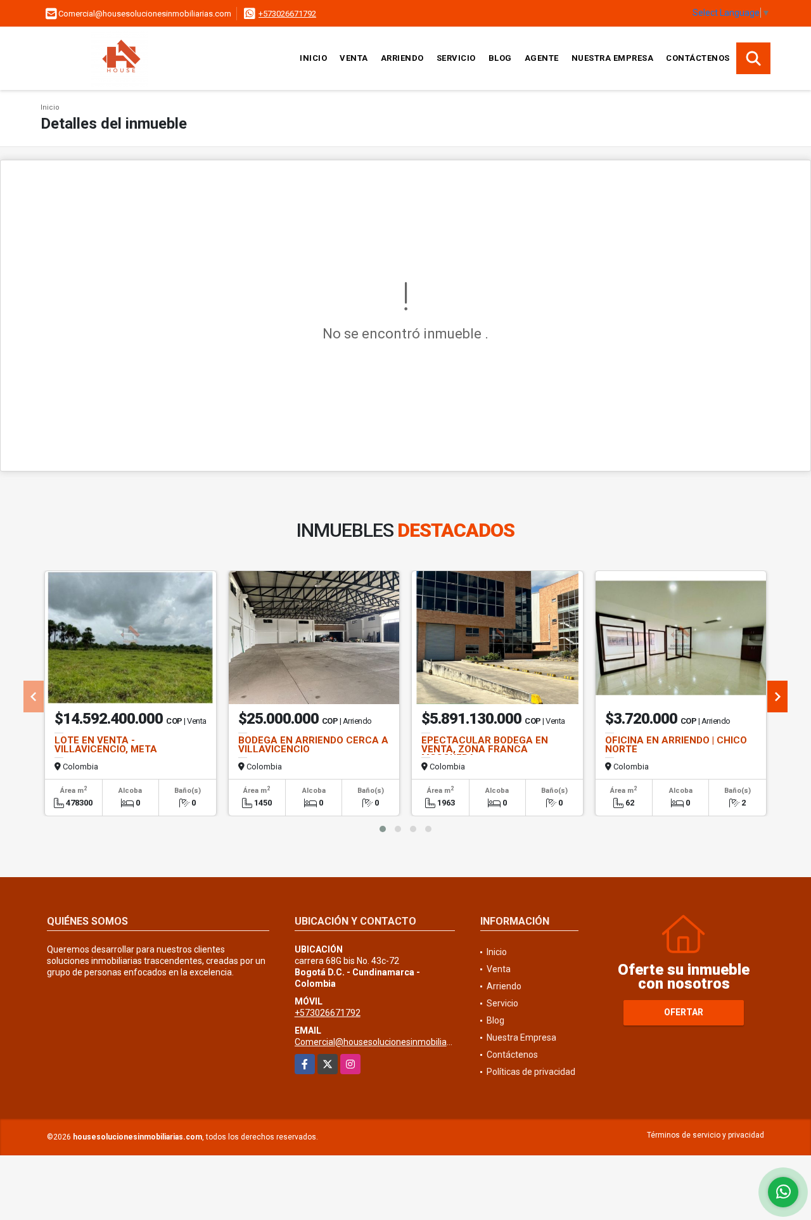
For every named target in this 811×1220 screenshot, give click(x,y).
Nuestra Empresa (613, 58)
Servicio (456, 58)
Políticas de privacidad (531, 1072)
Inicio (313, 58)
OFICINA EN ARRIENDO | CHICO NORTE (676, 745)
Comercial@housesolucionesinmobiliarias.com (388, 1042)
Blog (500, 58)
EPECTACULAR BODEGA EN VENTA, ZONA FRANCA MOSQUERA (484, 749)
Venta (354, 58)
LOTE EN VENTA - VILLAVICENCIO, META (105, 745)
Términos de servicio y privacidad (705, 1135)
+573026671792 (287, 13)
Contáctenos (698, 58)
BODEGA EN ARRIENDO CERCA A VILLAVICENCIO (313, 745)
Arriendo (402, 58)
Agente (542, 58)
